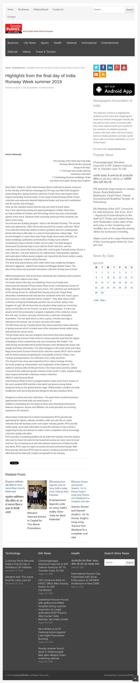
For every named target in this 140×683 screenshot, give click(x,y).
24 (108, 287)
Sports (45, 42)
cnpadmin (32, 87)
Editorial (12, 51)
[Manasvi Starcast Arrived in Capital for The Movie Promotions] (37, 494)
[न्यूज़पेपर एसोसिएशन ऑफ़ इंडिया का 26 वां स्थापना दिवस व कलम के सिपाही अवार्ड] (15, 486)
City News (30, 42)
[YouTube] (124, 67)
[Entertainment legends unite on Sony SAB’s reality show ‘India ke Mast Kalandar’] (59, 488)
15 (96, 282)
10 (108, 277)
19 (120, 282)
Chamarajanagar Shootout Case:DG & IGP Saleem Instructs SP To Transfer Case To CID (112, 165)
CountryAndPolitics (20, 675)
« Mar (96, 300)
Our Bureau (23, 9)
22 (96, 287)
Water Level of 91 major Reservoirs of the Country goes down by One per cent (113, 241)
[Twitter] (96, 67)
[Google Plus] (117, 67)
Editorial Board (41, 9)
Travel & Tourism (46, 51)
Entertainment (110, 42)
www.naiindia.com (117, 149)
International (89, 42)
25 (114, 287)
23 (102, 287)
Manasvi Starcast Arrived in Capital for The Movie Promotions (36, 520)
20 (126, 282)
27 (126, 287)
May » (103, 300)
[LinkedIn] (110, 67)
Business (13, 42)
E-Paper (12, 17)
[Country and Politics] (29, 28)
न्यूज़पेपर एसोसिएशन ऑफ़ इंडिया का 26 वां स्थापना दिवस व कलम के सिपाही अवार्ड (14, 504)
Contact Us (58, 9)
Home (10, 9)
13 (126, 277)
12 (120, 277)
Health (58, 42)
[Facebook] (103, 67)
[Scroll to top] (135, 678)
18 (114, 282)
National (71, 42)
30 (102, 293)
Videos (26, 51)
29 (96, 293)
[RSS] (103, 74)
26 (120, 287)
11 (114, 277)
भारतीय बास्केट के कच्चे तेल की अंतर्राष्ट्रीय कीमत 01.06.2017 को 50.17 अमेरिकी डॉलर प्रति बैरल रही (113, 179)
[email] (96, 74)
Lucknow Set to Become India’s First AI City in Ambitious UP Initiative (19, 564)
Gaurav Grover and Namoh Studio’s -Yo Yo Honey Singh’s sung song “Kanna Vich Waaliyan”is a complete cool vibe (80, 522)
